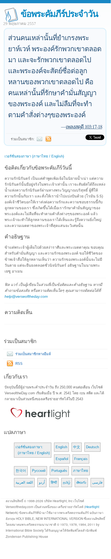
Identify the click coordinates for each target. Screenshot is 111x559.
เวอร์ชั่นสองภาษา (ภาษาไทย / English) (34, 156)
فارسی (97, 482)
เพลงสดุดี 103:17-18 (84, 126)
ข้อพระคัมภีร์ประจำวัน (59, 13)
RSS (19, 364)
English (61, 447)
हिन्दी (54, 482)
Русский (38, 471)
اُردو (42, 482)
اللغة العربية (24, 482)
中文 (76, 447)
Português (59, 471)
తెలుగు (81, 482)
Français (81, 459)
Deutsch (92, 447)
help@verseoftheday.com (26, 296)
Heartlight (92, 507)
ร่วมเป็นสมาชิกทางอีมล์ (33, 354)
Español (62, 459)
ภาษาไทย (80, 471)
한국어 (21, 471)
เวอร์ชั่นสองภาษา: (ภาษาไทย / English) (33, 450)
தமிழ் (66, 482)
